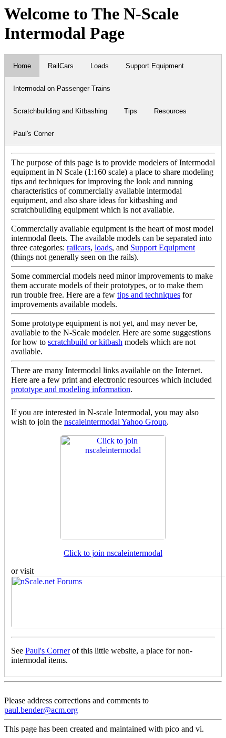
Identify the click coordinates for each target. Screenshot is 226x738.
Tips (130, 111)
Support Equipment (155, 66)
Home (22, 66)
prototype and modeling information (70, 389)
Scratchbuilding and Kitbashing (60, 111)
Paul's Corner (33, 134)
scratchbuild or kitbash (85, 342)
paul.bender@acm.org (41, 709)
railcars (78, 247)
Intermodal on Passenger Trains (61, 88)
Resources (170, 111)
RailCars (61, 66)
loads (103, 247)
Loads (99, 66)
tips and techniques (148, 294)
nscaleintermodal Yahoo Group (115, 421)
